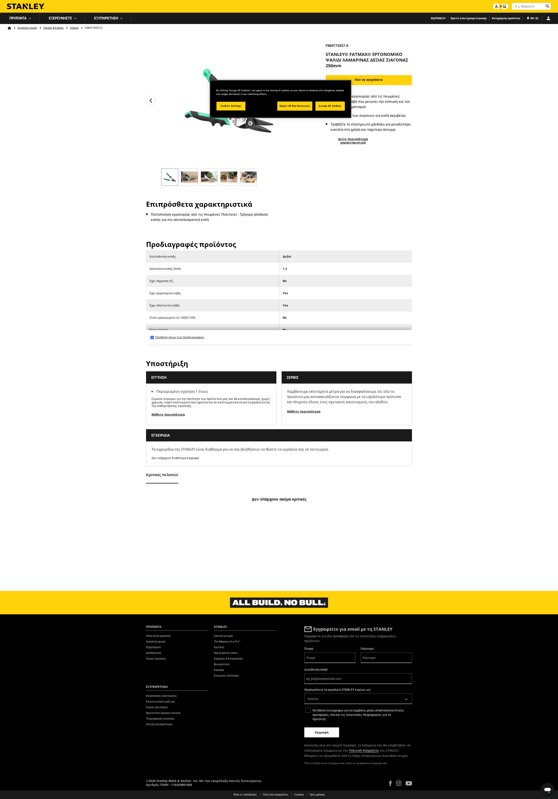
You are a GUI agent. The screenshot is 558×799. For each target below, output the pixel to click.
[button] (390, 783)
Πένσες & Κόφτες (53, 27)
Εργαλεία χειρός (27, 27)
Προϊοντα (18, 18)
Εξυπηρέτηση (106, 18)
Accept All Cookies (330, 105)
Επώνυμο (367, 648)
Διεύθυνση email (315, 669)
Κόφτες (74, 27)
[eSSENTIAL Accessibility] (500, 6)
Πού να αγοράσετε (369, 79)
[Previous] (151, 100)
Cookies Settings (231, 105)
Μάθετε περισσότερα (168, 414)
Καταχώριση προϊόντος (506, 18)
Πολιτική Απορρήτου (364, 750)
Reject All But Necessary (295, 105)
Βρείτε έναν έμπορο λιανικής (469, 18)
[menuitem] (19, 18)
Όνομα (308, 648)
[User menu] (548, 18)
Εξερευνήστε (60, 18)
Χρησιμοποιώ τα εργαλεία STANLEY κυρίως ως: (337, 689)
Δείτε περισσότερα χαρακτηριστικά (353, 141)
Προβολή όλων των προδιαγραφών (179, 337)
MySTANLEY (438, 18)
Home (9, 28)
